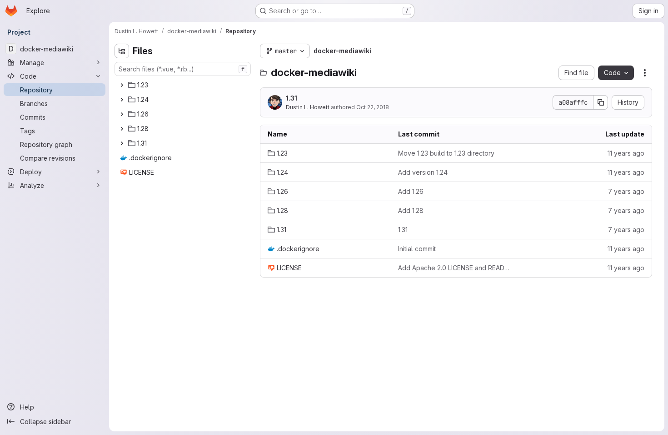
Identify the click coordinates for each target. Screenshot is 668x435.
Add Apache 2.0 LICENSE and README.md (456, 268)
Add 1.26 (411, 191)
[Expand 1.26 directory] (121, 114)
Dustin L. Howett (307, 107)
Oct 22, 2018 (372, 107)
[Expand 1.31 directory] (121, 143)
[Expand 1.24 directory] (121, 99)
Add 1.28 (411, 210)
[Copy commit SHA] (600, 102)
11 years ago (626, 153)
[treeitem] (183, 85)
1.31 (291, 98)
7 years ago (626, 191)
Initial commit (417, 249)
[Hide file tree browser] (122, 51)
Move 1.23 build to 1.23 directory (446, 153)
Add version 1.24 (423, 172)
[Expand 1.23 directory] (121, 85)
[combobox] (183, 69)
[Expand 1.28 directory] (121, 128)
